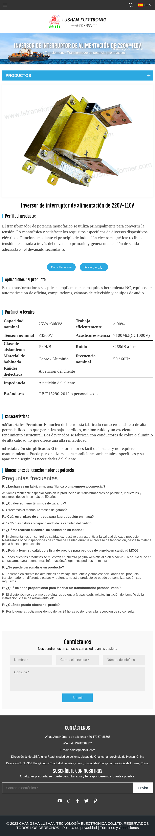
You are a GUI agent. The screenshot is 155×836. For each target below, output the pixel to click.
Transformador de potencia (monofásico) (96, 52)
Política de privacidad (79, 828)
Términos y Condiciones (119, 828)
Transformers (54, 52)
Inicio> (40, 52)
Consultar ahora (61, 267)
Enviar (143, 788)
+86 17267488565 (98, 736)
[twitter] (86, 800)
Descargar (91, 267)
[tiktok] (68, 800)
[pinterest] (95, 800)
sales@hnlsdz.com (82, 750)
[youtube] (59, 800)
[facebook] (77, 800)
